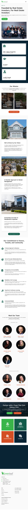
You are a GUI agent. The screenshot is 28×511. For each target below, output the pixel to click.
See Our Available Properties (14, 111)
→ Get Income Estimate (17, 489)
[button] (25, 1)
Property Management (4, 492)
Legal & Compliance (4, 501)
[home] (4, 2)
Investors (2, 495)
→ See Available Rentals (17, 488)
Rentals (2, 493)
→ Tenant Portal (16, 492)
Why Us (2, 489)
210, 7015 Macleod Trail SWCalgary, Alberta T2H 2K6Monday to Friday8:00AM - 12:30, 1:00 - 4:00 (7, 483)
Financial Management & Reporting (5, 504)
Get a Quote (9, 413)
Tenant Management (4, 500)
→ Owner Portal (16, 491)
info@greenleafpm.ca (6, 479)
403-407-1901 (4, 478)
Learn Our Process (17, 413)
